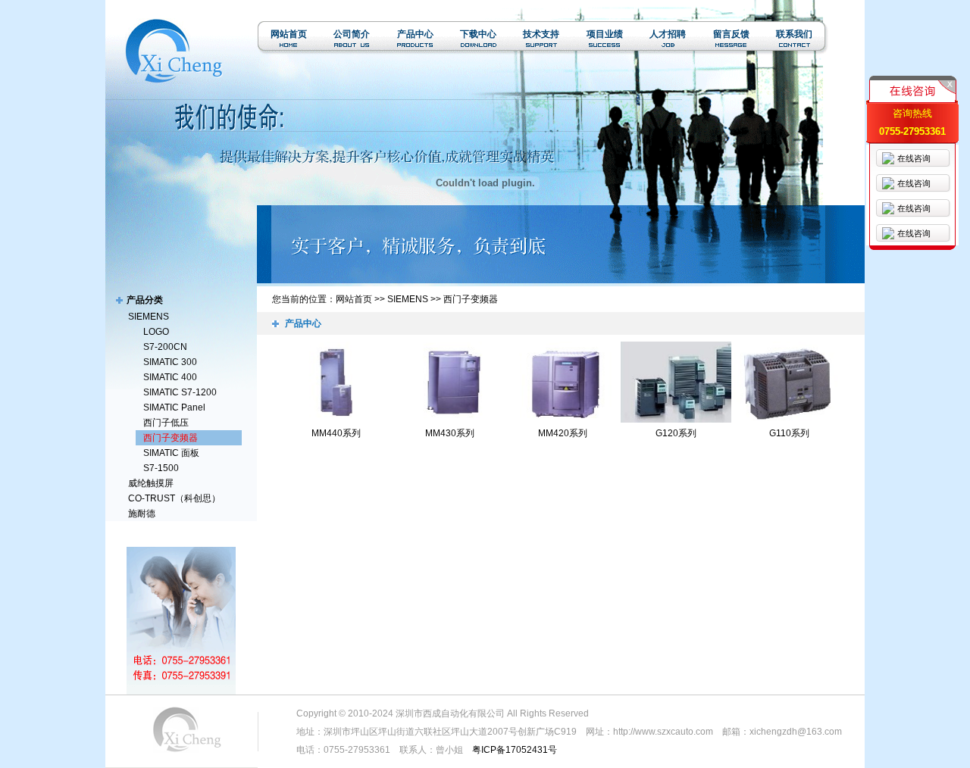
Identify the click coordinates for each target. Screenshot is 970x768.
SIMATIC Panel (174, 407)
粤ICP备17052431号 (514, 750)
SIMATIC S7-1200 (180, 392)
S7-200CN (165, 347)
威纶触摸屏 (151, 483)
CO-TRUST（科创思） (174, 498)
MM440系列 (336, 433)
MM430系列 (449, 433)
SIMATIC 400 (170, 377)
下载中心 (478, 34)
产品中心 (415, 34)
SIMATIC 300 (170, 362)
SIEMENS (148, 316)
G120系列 (676, 433)
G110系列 (789, 433)
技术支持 (541, 34)
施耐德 (141, 513)
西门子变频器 (170, 437)
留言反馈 (731, 34)
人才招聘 (667, 34)
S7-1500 (161, 468)
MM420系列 (562, 433)
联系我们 (794, 34)
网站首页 (289, 34)
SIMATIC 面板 (171, 453)
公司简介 (351, 34)
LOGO (156, 331)
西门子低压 (166, 422)
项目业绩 (605, 34)
